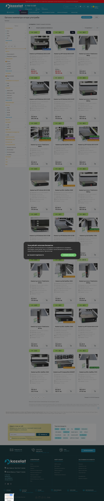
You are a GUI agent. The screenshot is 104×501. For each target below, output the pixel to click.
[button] (36, 255)
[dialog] (52, 250)
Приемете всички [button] (68, 255)
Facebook (8, 495)
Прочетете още (48, 251)
